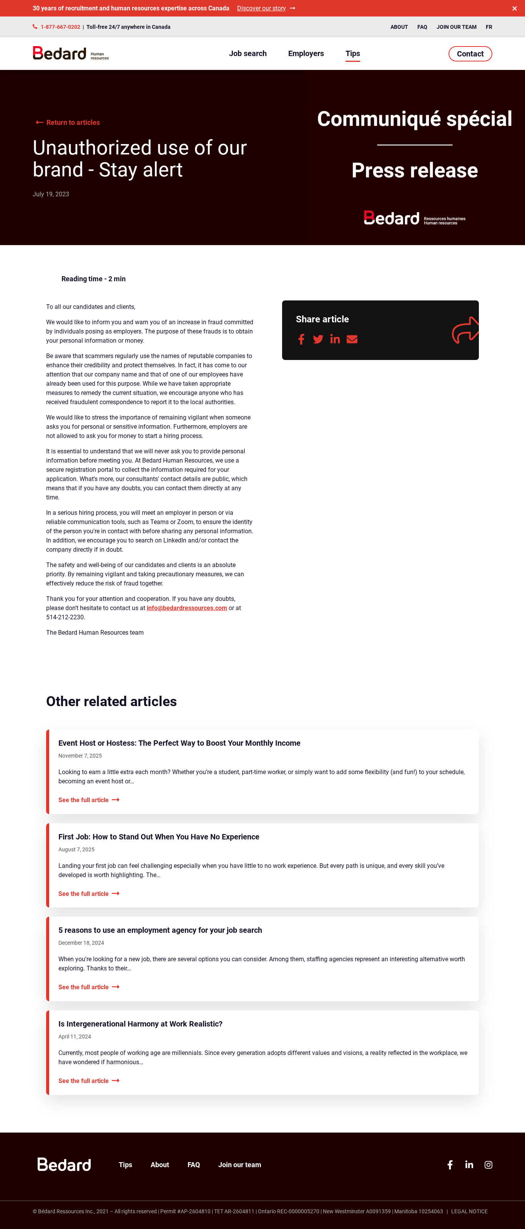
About (399, 27)
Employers (306, 53)
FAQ (422, 27)
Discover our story (261, 8)
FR (489, 27)
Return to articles (73, 122)
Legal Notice (469, 1211)
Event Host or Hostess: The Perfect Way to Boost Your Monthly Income (179, 743)
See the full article (83, 799)
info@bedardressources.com (187, 608)
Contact (470, 53)
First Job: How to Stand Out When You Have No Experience (158, 836)
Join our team (457, 27)
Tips (353, 53)
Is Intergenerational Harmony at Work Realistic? (140, 1023)
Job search (248, 53)
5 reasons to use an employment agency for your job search (160, 930)
